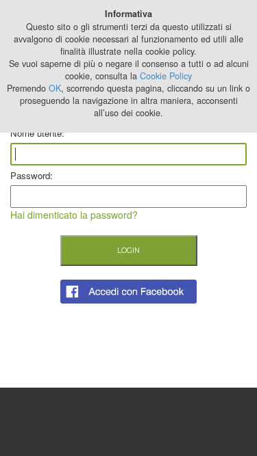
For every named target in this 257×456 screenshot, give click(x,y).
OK (55, 88)
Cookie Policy (166, 76)
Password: (31, 175)
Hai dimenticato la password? (74, 215)
